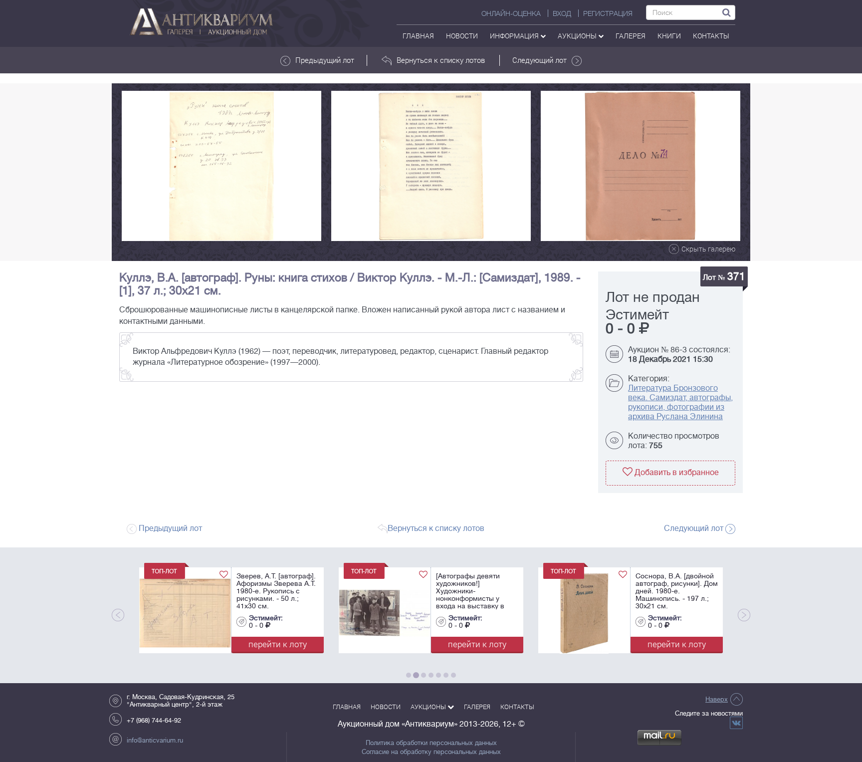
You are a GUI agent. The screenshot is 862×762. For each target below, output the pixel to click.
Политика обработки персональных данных (431, 743)
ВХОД (562, 13)
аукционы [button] (578, 35)
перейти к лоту (188, 644)
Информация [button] (515, 35)
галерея (631, 35)
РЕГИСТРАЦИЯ (608, 13)
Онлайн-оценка (511, 13)
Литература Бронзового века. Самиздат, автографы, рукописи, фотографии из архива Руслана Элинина (680, 402)
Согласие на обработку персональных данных (431, 752)
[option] (221, 166)
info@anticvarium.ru (155, 740)
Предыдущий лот (324, 60)
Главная (418, 35)
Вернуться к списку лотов (441, 60)
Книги (669, 35)
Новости (462, 35)
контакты (711, 35)
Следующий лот (539, 60)
